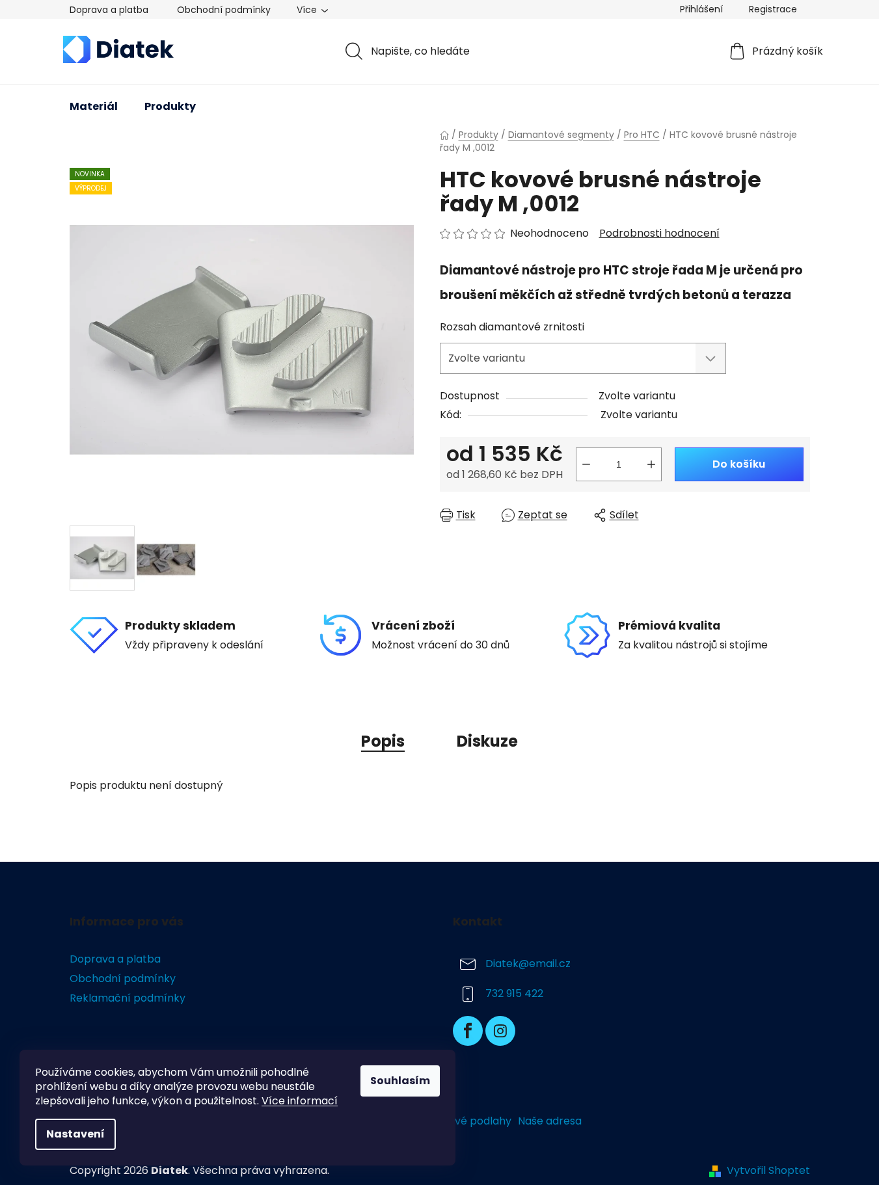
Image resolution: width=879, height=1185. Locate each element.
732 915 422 (514, 993)
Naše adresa (550, 1120)
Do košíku (738, 464)
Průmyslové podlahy (459, 1120)
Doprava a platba (109, 9)
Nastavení (75, 1133)
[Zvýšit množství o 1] (651, 464)
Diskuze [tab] (487, 741)
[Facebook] (468, 1031)
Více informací (300, 1100)
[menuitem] (94, 107)
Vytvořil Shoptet (768, 1171)
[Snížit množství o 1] (586, 464)
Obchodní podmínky (224, 9)
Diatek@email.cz (528, 963)
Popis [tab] (383, 741)
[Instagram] (500, 1031)
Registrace (773, 9)
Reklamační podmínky (127, 998)
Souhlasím (400, 1080)
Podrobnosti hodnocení (659, 233)
